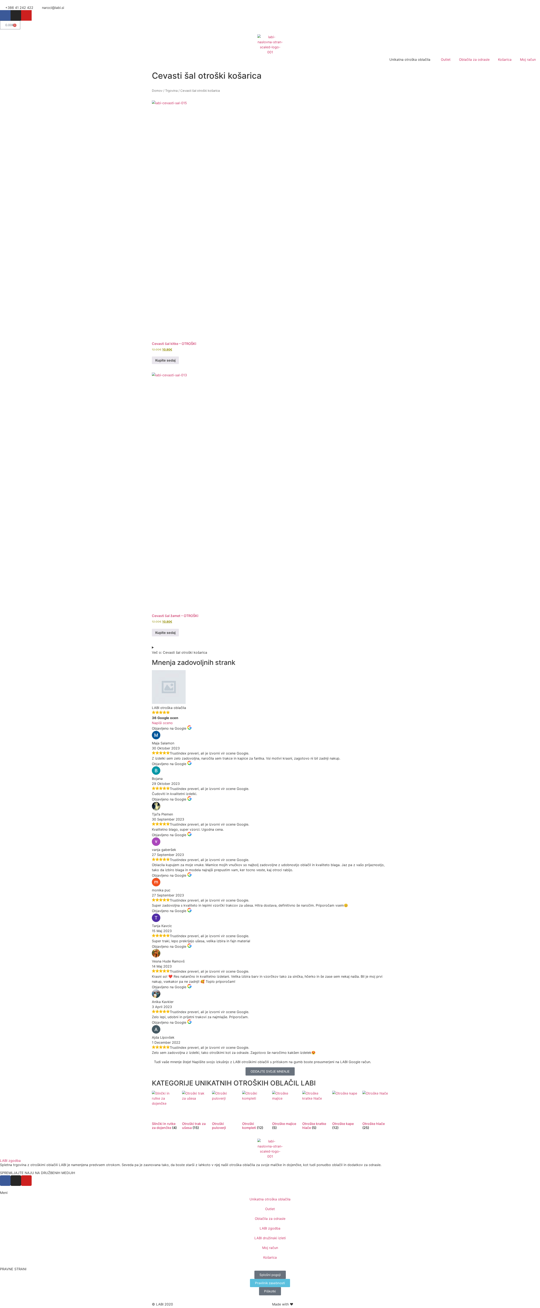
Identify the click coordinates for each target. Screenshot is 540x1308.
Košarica (505, 59)
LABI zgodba (10, 1160)
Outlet (446, 59)
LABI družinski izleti (270, 1238)
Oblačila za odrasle (474, 59)
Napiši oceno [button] (162, 723)
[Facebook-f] (5, 15)
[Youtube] (26, 15)
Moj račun (528, 59)
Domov (157, 91)
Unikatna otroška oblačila (270, 1199)
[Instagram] (16, 15)
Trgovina (171, 91)
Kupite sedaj (165, 360)
